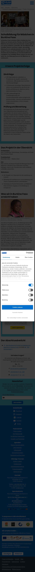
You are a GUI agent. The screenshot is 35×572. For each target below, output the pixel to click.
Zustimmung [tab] (6, 257)
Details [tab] (18, 257)
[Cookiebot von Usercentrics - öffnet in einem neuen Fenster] (26, 253)
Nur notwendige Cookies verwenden (17, 317)
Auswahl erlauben (17, 312)
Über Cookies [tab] (29, 257)
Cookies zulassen (18, 307)
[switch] (30, 290)
